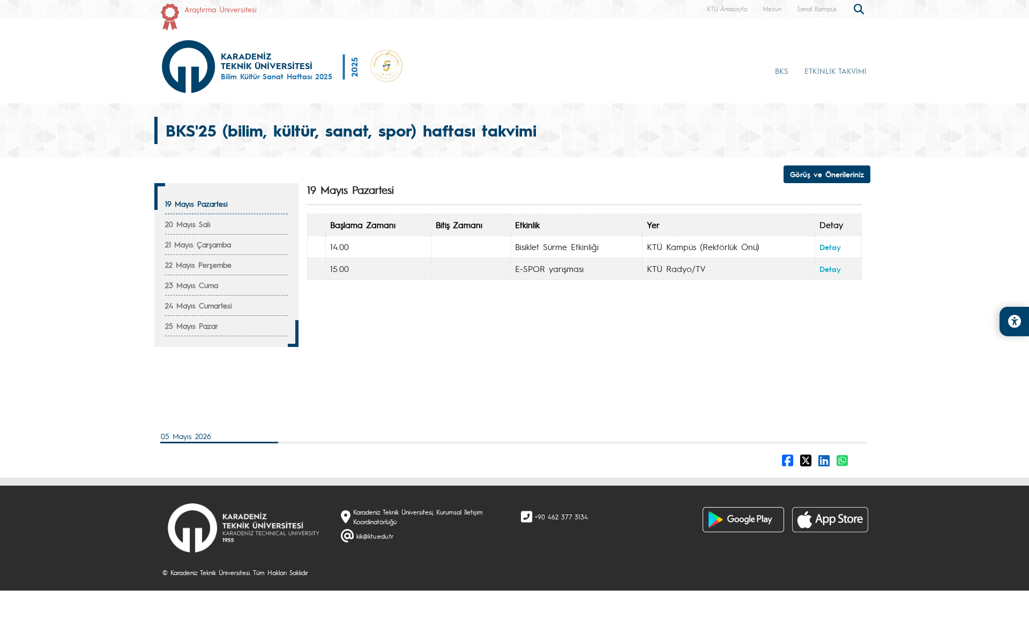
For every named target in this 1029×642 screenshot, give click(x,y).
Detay (830, 247)
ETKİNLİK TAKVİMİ (835, 70)
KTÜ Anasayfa (727, 8)
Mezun (772, 8)
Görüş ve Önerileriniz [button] (827, 174)
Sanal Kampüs (817, 8)
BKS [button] (781, 70)
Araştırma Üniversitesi (220, 9)
